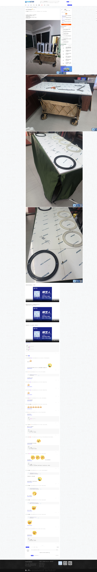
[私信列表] (96, 13)
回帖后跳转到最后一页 (36, 555)
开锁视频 (55, 2)
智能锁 (52, 2)
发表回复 (32, 555)
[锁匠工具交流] (63, 15)
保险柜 (50, 2)
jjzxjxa (28, 346)
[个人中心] (96, 9)
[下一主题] (40, 11)
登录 (45, 552)
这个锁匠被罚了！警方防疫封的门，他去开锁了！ (68, 63)
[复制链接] (34, 9)
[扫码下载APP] (96, 20)
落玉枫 (65, 9)
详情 (34, 448)
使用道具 (56, 402)
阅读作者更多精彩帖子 (66, 24)
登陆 (67, 1)
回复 (27, 353)
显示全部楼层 (29, 11)
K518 (53, 2)
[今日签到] (96, 11)
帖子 (41, 1)
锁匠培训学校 (51, 561)
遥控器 (43, 2)
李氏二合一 (58, 2)
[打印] (39, 11)
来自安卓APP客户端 (29, 378)
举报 (58, 402)
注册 (70, 1)
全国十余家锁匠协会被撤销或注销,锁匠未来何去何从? (68, 48)
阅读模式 (38, 11)
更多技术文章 (70, 45)
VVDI (48, 2)
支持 (31, 380)
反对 (35, 380)
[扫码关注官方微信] (96, 18)
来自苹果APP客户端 (29, 368)
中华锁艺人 (25, 7)
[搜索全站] (96, 16)
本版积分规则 (57, 555)
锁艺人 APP (47, 561)
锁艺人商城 (44, 561)
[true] (58, 1)
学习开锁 (47, 2)
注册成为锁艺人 (47, 552)
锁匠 (42, 2)
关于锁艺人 (40, 561)
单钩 (45, 2)
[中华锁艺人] (29, 2)
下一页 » (42, 545)
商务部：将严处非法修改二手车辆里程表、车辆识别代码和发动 (68, 57)
